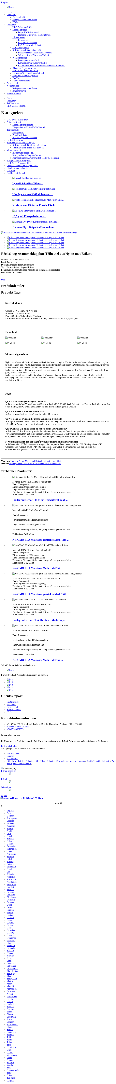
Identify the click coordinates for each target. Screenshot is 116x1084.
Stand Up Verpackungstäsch (25, 75)
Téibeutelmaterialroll (22, 763)
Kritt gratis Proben (9, 746)
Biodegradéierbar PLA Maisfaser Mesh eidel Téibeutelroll (35, 463)
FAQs (15, 22)
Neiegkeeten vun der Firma (24, 19)
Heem (9, 12)
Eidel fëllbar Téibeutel (44, 761)
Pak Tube (16, 78)
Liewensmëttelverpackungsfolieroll (28, 73)
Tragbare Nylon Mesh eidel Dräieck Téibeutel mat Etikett (36, 461)
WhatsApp (6, 787)
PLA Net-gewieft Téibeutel (30, 45)
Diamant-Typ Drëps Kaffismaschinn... (34, 227)
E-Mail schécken (8, 771)
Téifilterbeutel (18, 37)
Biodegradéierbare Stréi (28, 60)
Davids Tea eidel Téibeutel (98, 761)
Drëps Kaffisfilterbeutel (28, 32)
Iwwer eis (11, 14)
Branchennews (19, 91)
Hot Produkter (13, 753)
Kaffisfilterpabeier (20, 47)
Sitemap (10, 756)
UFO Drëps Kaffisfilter (22, 27)
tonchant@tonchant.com (18, 726)
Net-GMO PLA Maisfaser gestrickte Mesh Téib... (40, 539)
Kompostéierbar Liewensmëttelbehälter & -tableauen (35, 158)
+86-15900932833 (15, 729)
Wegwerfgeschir (19, 58)
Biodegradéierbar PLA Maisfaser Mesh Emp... (39, 620)
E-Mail (4, 779)
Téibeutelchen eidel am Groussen (70, 761)
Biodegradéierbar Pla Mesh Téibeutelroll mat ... (40, 499)
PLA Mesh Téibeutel (27, 42)
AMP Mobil (12, 758)
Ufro (3, 280)
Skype (4, 795)
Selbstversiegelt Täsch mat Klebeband (35, 52)
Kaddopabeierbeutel (21, 80)
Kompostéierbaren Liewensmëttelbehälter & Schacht (41, 65)
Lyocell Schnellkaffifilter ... (27, 183)
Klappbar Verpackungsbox (24, 68)
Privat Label (12, 83)
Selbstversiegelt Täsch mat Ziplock (33, 55)
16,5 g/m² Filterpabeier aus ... (29, 216)
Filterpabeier (23, 40)
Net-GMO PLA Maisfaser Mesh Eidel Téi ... (37, 568)
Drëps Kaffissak (19, 30)
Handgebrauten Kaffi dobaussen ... (32, 194)
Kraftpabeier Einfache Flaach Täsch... (34, 205)
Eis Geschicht (18, 17)
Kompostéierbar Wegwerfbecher (32, 63)
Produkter (11, 24)
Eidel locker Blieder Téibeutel (20, 761)
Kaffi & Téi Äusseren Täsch (25, 70)
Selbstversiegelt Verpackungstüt (26, 50)
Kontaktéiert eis (14, 93)
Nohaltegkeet (13, 86)
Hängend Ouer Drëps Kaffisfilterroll (34, 35)
